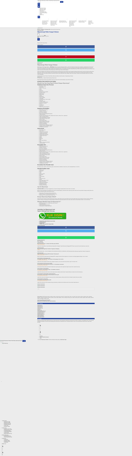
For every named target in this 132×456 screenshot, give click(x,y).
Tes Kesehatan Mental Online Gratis (42, 265)
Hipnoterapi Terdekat (7, 422)
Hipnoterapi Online (40, 30)
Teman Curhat (6, 425)
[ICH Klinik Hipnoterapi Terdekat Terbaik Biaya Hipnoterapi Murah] (49, 0)
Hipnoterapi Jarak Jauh (7, 423)
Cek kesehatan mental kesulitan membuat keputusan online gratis (48, 274)
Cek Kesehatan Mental (43, 11)
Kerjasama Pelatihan (7, 441)
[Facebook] (66, 46)
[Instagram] (2, 449)
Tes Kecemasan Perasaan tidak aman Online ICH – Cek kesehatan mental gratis (50, 264)
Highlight (38, 249)
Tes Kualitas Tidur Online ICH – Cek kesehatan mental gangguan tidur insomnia (50, 259)
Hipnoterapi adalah (40, 188)
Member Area (42, 14)
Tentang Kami (4, 438)
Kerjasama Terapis (6, 440)
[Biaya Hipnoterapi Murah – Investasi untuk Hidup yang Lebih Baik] (40, 242)
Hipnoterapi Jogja (63, 339)
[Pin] (66, 56)
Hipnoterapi (52, 66)
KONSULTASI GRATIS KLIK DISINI (46, 81)
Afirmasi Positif (6, 432)
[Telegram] (66, 53)
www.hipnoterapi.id (42, 222)
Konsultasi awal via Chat (7, 428)
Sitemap (41, 13)
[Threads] (40, 332)
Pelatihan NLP (41, 223)
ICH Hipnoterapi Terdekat (44, 339)
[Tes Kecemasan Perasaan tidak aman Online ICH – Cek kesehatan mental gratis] (44, 263)
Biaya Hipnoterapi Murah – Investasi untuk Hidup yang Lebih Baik (48, 243)
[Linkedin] (2, 450)
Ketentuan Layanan (7, 426)
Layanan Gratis (4, 427)
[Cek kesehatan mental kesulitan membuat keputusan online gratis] (46, 273)
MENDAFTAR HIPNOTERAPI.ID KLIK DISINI (47, 221)
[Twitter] (66, 50)
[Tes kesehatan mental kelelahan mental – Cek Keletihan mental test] (43, 268)
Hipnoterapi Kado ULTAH (8, 429)
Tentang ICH (6, 439)
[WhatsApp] (66, 60)
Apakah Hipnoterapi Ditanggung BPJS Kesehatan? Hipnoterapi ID (48, 253)
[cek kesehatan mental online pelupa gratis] (42, 278)
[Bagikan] (38, 39)
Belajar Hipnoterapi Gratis (8, 433)
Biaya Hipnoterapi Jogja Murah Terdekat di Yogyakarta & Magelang (48, 248)
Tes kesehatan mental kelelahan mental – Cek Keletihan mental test (48, 269)
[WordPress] (2, 448)
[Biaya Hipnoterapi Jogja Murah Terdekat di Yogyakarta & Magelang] (40, 247)
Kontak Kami (6, 442)
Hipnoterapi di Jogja (7, 421)
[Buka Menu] (39, 6)
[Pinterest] (2, 447)
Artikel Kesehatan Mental (43, 12)
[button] (61, 2)
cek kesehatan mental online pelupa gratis (44, 279)
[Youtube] (2, 451)
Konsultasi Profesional (7, 424)
